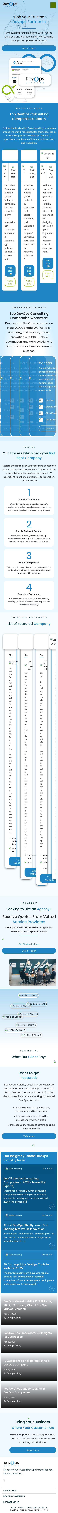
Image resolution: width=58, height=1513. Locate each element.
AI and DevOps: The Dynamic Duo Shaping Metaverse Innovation (26, 1227)
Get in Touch (29, 48)
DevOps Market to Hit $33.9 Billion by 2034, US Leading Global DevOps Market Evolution (28, 1305)
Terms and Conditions (36, 1507)
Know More (32, 1450)
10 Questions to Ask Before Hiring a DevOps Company (27, 1362)
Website (10, 269)
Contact (10, 282)
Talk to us (29, 1136)
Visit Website (18, 861)
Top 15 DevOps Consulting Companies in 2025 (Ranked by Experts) (25, 1182)
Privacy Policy (17, 1507)
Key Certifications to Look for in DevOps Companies (24, 1390)
